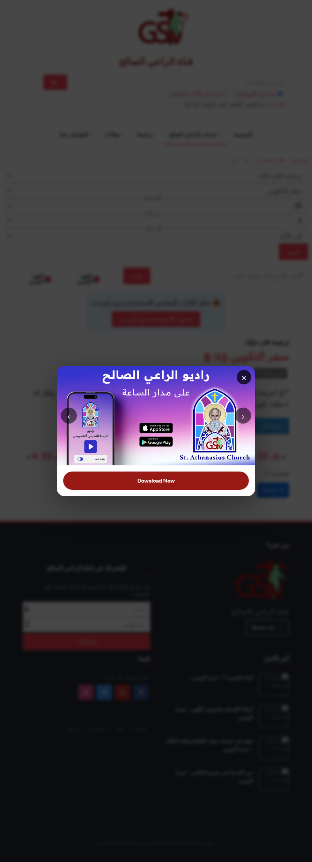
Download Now (156, 480)
